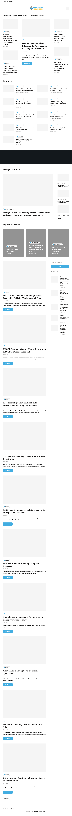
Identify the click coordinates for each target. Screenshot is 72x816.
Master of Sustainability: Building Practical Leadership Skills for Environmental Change (25, 90)
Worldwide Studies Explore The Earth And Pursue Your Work (63, 201)
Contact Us (5, 1)
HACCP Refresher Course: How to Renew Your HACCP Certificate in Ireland (59, 90)
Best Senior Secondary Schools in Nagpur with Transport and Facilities (61, 66)
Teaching (15, 15)
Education (41, 15)
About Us (11, 1)
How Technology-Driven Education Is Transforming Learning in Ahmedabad (34, 46)
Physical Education (22, 15)
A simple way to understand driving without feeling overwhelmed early (58, 116)
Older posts (6, 798)
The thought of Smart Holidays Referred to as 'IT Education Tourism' (63, 185)
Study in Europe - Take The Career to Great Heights (63, 217)
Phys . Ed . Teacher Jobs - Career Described (58, 249)
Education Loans (7, 15)
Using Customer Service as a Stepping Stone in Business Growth (24, 141)
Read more (27, 63)
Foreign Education (33, 15)
